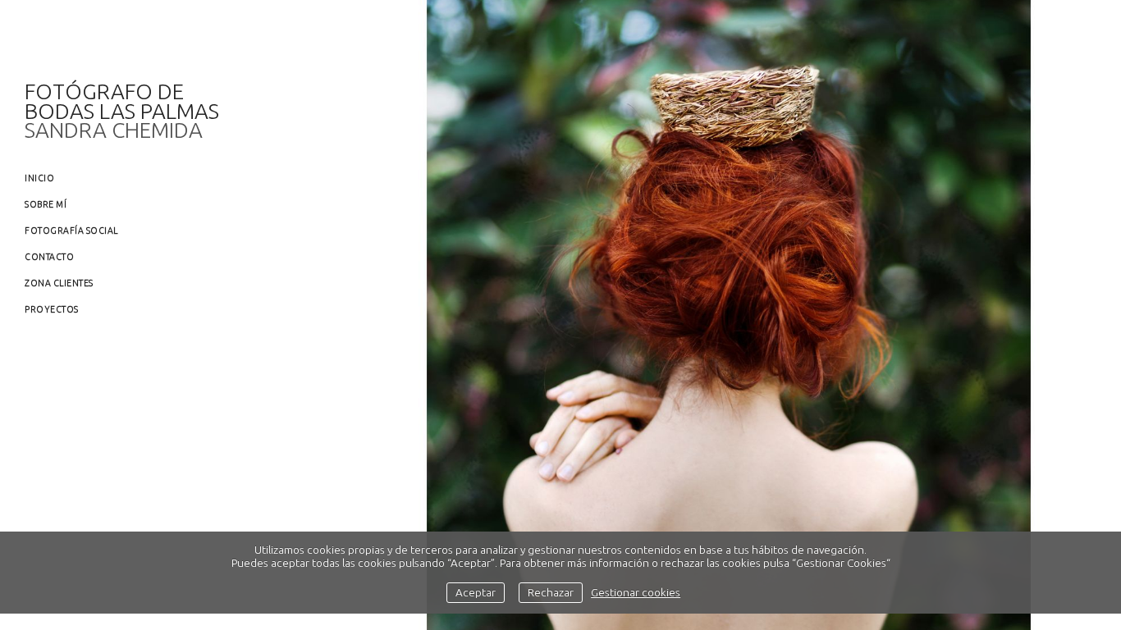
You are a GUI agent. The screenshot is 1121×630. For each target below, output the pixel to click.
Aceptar (475, 592)
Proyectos (52, 309)
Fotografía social (71, 230)
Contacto (49, 257)
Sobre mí (45, 204)
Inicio (39, 178)
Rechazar (551, 592)
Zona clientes (59, 283)
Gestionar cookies (635, 592)
